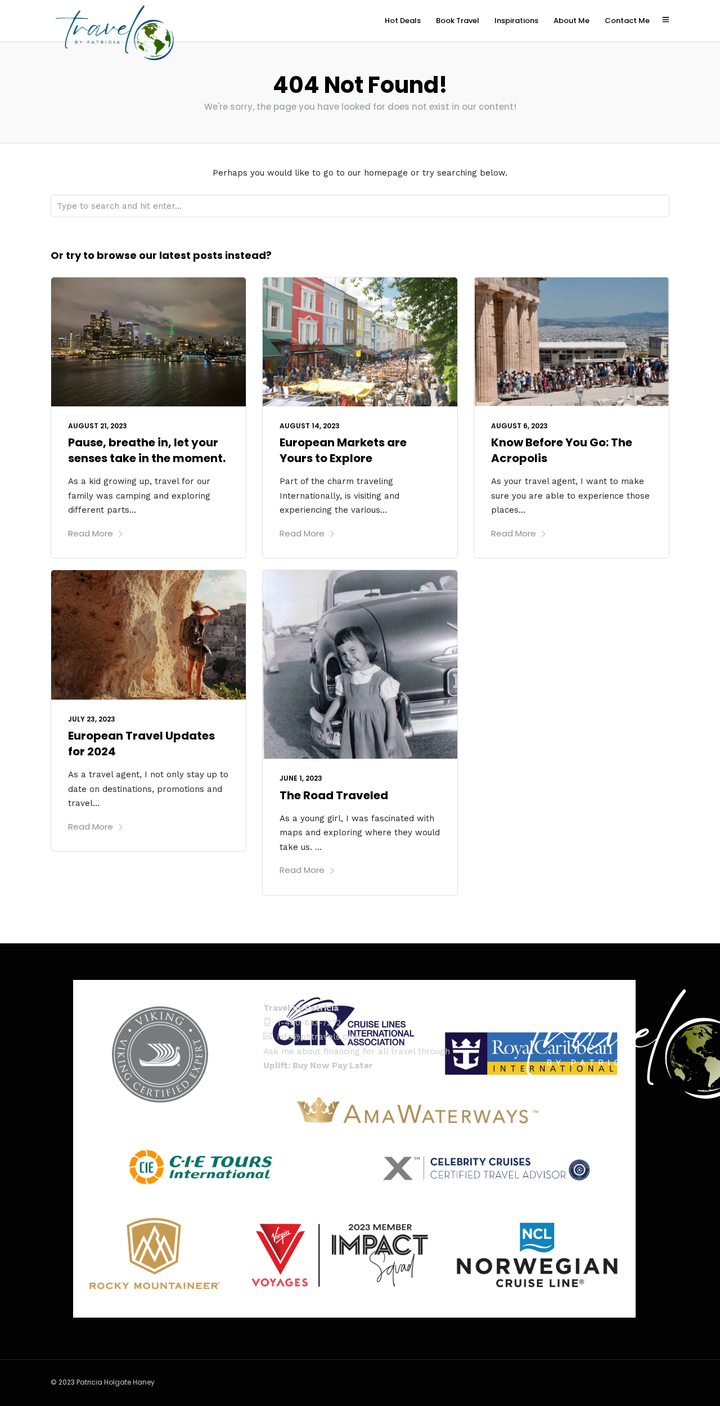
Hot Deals (403, 20)
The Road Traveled (334, 795)
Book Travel (457, 20)
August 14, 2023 (310, 426)
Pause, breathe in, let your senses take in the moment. (147, 450)
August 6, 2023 (519, 426)
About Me (572, 20)
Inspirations (516, 20)
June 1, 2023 (301, 778)
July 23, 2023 (91, 719)
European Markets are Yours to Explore (343, 450)
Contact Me (627, 20)
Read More (90, 533)
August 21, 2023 (97, 426)
